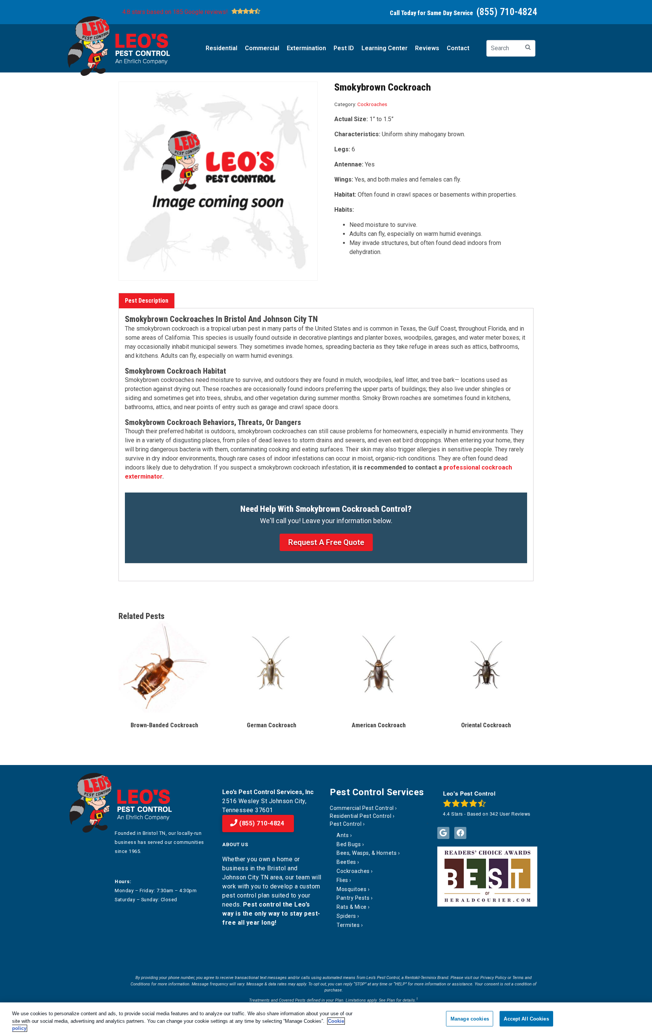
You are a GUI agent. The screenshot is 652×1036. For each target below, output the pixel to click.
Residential (221, 48)
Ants (343, 835)
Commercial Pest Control (362, 808)
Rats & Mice (352, 907)
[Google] (443, 833)
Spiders (346, 916)
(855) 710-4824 (261, 823)
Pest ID (344, 48)
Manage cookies (470, 1018)
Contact (458, 48)
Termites (348, 925)
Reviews (427, 48)
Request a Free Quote (326, 542)
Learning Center (384, 48)
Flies (342, 880)
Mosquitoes (351, 889)
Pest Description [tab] (146, 300)
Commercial (262, 48)
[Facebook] (460, 833)
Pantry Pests (353, 898)
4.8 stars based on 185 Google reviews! (175, 11)
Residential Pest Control (360, 816)
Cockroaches (372, 104)
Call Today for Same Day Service (463, 13)
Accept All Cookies (526, 1018)
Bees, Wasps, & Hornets (367, 853)
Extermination (306, 48)
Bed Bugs (349, 844)
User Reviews (510, 813)
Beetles (346, 862)
